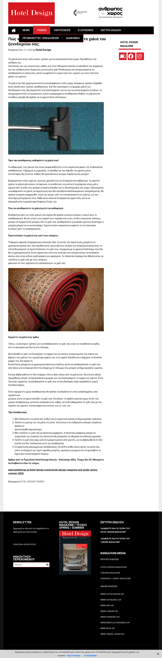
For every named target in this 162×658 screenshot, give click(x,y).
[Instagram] (140, 56)
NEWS (26, 30)
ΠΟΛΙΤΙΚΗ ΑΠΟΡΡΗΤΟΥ (24, 544)
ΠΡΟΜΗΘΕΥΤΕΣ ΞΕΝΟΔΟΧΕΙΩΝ (41, 38)
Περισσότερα (73, 655)
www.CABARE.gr (109, 611)
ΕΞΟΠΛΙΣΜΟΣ (85, 30)
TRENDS (42, 30)
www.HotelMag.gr (110, 600)
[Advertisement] (65, 499)
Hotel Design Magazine (113, 567)
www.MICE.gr (107, 628)
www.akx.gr (107, 605)
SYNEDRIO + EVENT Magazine (115, 578)
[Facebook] (131, 56)
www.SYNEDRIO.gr (109, 617)
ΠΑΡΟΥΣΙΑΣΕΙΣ (62, 30)
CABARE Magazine (110, 573)
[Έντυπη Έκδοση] (123, 56)
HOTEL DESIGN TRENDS (31, 481)
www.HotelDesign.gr (112, 594)
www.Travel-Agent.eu (112, 634)
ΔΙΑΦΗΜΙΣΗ (73, 38)
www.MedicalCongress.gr (115, 622)
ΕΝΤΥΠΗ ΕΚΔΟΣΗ (111, 30)
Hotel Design (43, 49)
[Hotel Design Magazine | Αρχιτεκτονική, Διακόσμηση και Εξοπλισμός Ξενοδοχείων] (13, 30)
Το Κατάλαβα (90, 655)
